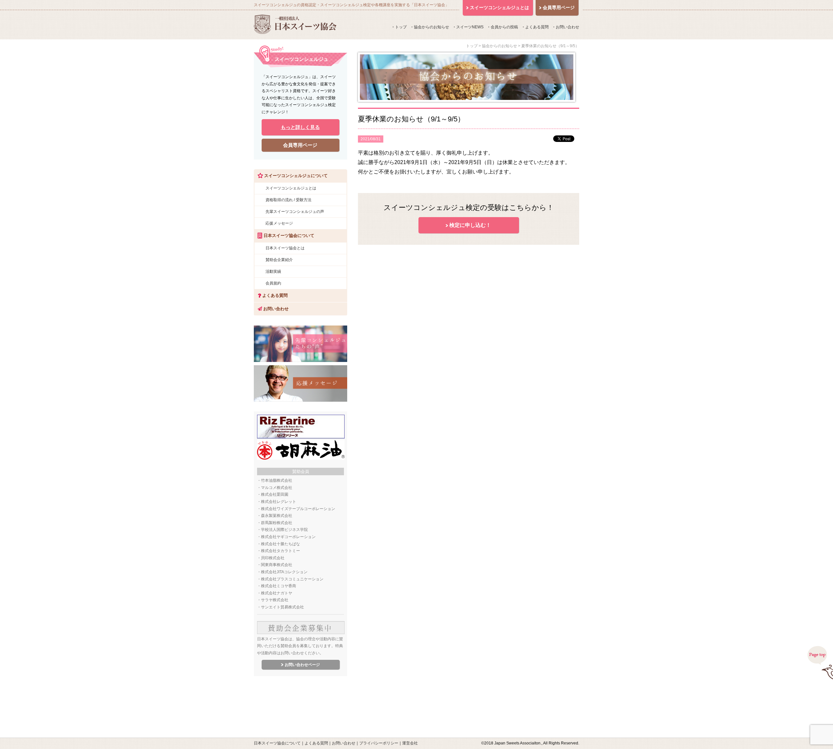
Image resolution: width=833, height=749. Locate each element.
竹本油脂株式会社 (276, 480)
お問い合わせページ (302, 664)
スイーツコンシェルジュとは (291, 188)
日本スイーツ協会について (277, 743)
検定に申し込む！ (470, 225)
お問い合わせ (567, 27)
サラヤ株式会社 (274, 600)
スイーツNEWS (470, 27)
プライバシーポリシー (378, 743)
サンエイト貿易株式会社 (282, 607)
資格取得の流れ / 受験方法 (288, 200)
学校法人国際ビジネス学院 (284, 529)
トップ (401, 27)
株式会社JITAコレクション (284, 572)
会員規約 (273, 283)
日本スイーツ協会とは (285, 248)
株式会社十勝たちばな (280, 544)
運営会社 (410, 743)
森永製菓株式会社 (276, 515)
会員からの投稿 (504, 27)
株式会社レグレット (278, 501)
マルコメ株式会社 (276, 487)
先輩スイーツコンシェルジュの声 (295, 211)
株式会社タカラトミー (280, 550)
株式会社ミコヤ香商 (278, 586)
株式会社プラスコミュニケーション (292, 579)
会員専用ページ (300, 145)
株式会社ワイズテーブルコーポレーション (298, 508)
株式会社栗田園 (274, 494)
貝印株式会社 (272, 558)
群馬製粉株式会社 (276, 522)
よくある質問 (537, 27)
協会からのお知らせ (431, 27)
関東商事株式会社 (276, 564)
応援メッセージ (279, 223)
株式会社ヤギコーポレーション (288, 536)
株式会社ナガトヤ (276, 593)
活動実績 (273, 271)
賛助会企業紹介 (279, 259)
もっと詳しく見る (300, 127)
